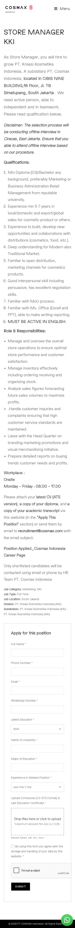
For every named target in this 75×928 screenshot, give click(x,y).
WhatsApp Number (24, 700)
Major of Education (24, 759)
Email (15, 682)
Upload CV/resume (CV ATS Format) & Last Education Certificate (35, 801)
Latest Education (22, 719)
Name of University (24, 740)
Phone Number (22, 663)
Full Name (18, 644)
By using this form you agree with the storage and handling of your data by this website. (37, 851)
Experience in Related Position (31, 777)
